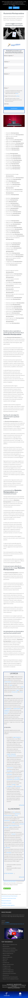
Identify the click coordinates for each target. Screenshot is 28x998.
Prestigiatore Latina (6, 966)
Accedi (15, 986)
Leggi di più (16, 7)
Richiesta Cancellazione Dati (15, 985)
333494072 (7, 922)
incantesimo (10, 767)
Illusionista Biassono (6, 900)
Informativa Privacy (6, 985)
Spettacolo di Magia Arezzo (8, 971)
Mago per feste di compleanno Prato (10, 944)
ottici (17, 825)
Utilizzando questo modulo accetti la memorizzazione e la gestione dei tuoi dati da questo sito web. (13, 100)
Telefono (6, 61)
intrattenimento (8, 815)
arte (14, 812)
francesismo (7, 820)
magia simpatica (16, 737)
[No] (26, 5)
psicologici (6, 827)
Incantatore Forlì (6, 962)
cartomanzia (9, 779)
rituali (10, 685)
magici (13, 822)
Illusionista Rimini (6, 946)
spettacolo (17, 813)
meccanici (22, 823)
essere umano (8, 681)
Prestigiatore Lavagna (6, 903)
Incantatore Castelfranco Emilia (8, 898)
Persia (21, 692)
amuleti (8, 754)
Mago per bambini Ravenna (8, 953)
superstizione (17, 708)
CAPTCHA (6, 103)
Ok (10, 7)
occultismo (8, 708)
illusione (13, 834)
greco (22, 686)
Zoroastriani (14, 692)
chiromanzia (16, 779)
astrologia (17, 777)
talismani (13, 754)
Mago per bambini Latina (7, 957)
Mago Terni (5, 960)
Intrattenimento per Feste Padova (9, 973)
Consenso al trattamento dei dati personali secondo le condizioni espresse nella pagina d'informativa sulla (13, 92)
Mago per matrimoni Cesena (8, 964)
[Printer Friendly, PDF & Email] (7, 888)
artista (16, 815)
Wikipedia (21, 805)
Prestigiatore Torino (7, 968)
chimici (10, 825)
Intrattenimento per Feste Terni (9, 951)
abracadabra (9, 771)
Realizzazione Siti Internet (7, 987)
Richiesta (6, 74)
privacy (16, 93)
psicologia (8, 852)
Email (6, 67)
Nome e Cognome (9, 55)
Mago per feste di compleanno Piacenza (10, 978)
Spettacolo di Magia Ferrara (8, 969)
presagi (13, 784)
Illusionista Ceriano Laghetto (8, 905)
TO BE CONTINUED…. (9, 873)
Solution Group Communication (14, 987)
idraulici (14, 825)
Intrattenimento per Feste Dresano (9, 896)
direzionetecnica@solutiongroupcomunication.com (14, 923)
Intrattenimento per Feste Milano (9, 948)
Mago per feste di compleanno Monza (10, 950)
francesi (6, 713)
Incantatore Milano (6, 955)
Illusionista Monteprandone (9, 881)
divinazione (9, 774)
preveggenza (9, 786)
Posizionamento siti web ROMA (19, 987)
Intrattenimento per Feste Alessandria (10, 977)
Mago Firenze (5, 959)
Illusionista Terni (6, 975)
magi (17, 690)
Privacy (6, 88)
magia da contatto (12, 755)
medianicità (18, 786)
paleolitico (6, 712)
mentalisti (7, 847)
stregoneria (6, 710)
